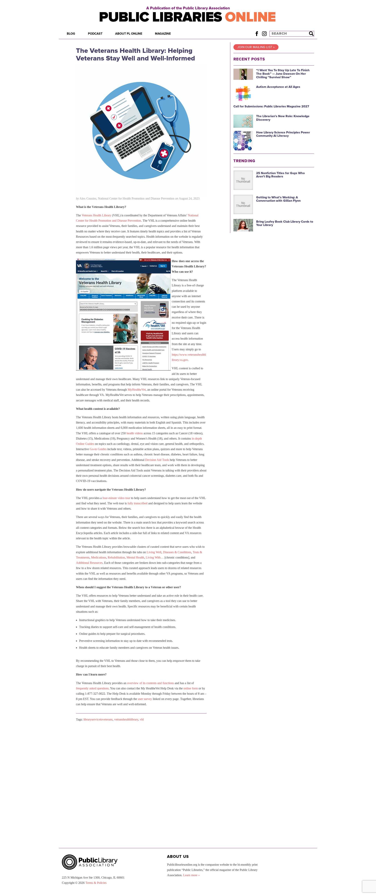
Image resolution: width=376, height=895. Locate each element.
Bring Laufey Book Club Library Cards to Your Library (284, 223)
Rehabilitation (116, 557)
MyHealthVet (137, 389)
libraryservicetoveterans (98, 719)
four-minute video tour (116, 498)
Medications (98, 557)
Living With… (155, 557)
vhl (142, 719)
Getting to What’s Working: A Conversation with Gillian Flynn (278, 199)
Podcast (95, 34)
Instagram (264, 33)
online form (190, 688)
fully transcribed (137, 503)
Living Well (154, 552)
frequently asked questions (92, 688)
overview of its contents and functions (150, 683)
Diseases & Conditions (177, 552)
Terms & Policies (96, 882)
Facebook (256, 33)
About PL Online (128, 34)
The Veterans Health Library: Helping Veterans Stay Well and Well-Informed (135, 54)
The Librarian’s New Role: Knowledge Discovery (282, 118)
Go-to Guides (98, 449)
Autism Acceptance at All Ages (278, 87)
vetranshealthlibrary (126, 719)
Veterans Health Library (96, 215)
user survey (145, 699)
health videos (135, 433)
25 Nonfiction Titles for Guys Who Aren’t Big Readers (280, 175)
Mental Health (135, 557)
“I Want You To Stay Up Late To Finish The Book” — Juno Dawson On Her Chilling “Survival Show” (283, 73)
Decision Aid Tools (157, 459)
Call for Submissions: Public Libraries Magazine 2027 (271, 106)
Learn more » (191, 875)
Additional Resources (89, 562)
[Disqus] (141, 774)
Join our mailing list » (256, 47)
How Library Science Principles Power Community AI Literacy (283, 134)
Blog (71, 34)
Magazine (163, 34)
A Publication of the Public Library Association (188, 8)
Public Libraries (187, 17)
